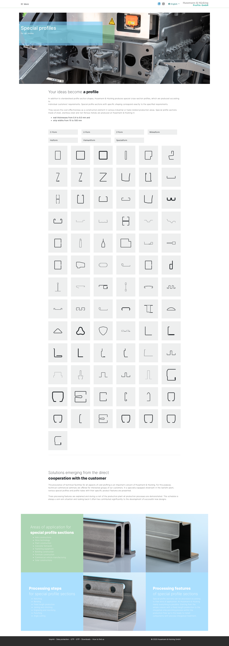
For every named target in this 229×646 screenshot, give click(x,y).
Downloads (86, 639)
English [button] (174, 4)
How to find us (98, 639)
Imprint (52, 639)
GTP (72, 639)
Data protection (62, 639)
